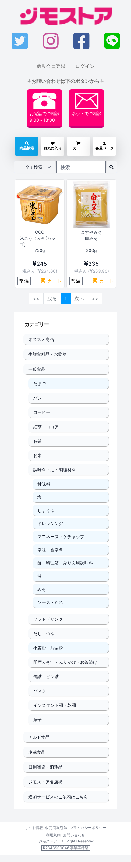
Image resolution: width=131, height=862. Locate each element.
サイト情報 (34, 827)
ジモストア (48, 841)
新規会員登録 (51, 66)
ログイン (85, 66)
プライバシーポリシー (88, 827)
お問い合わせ (74, 835)
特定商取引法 (56, 827)
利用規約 (53, 835)
